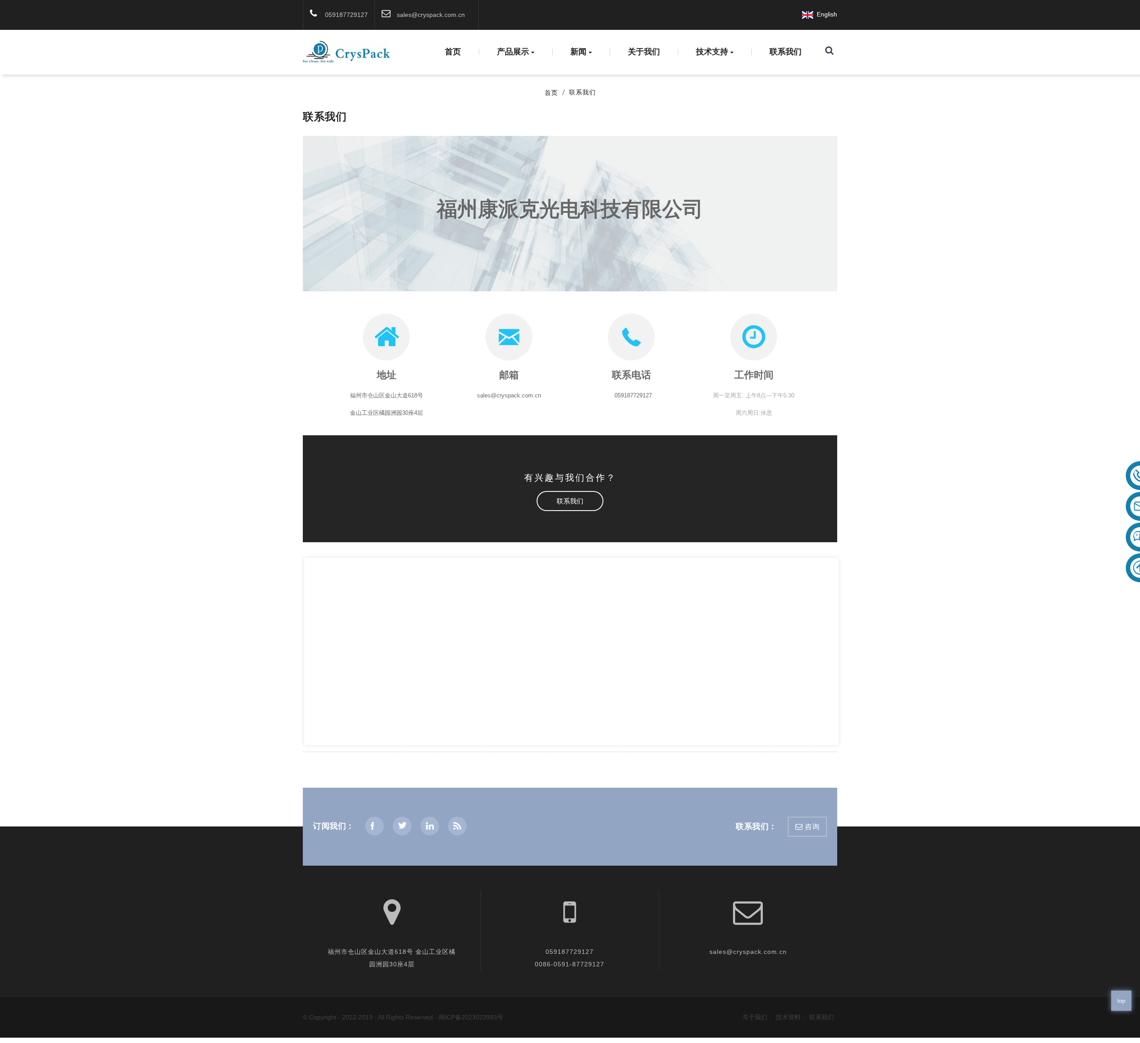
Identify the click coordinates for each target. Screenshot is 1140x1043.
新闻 (578, 52)
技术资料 (788, 1017)
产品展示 (513, 52)
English (825, 14)
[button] (570, 501)
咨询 (812, 826)
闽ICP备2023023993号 (471, 1017)
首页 (453, 52)
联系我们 (786, 52)
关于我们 (644, 52)
